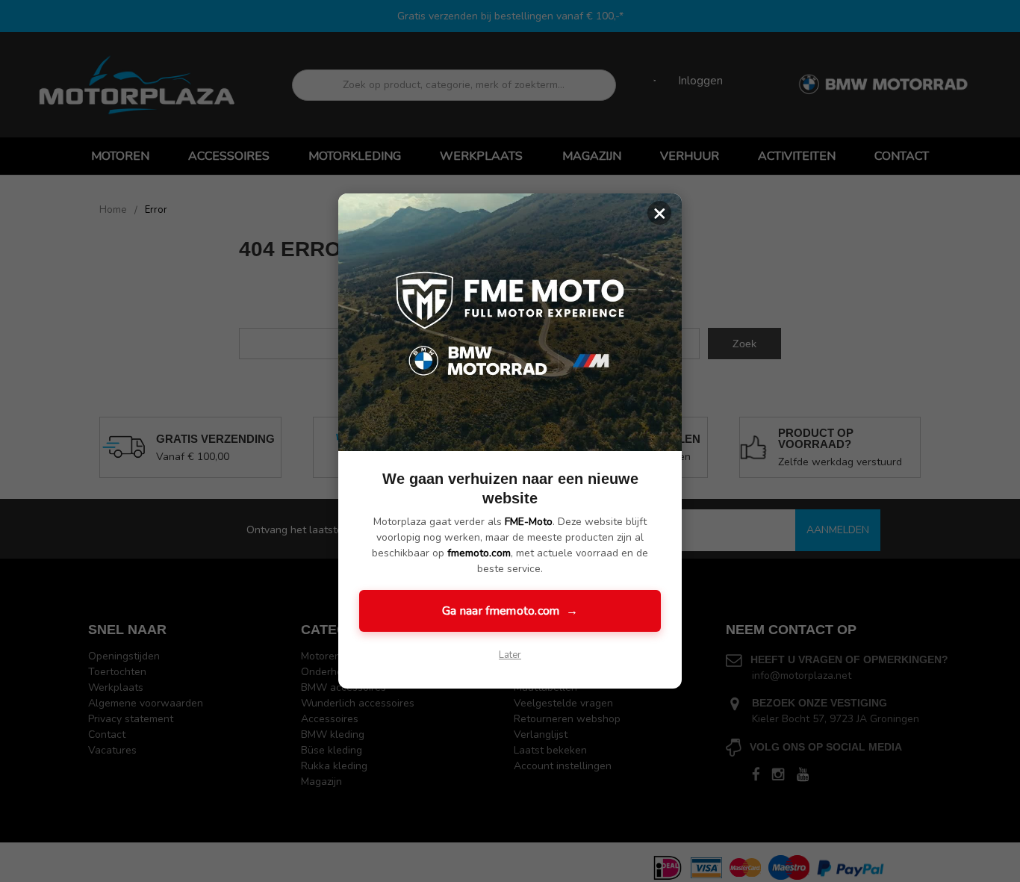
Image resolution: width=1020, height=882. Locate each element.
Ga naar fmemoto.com (510, 611)
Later (510, 655)
